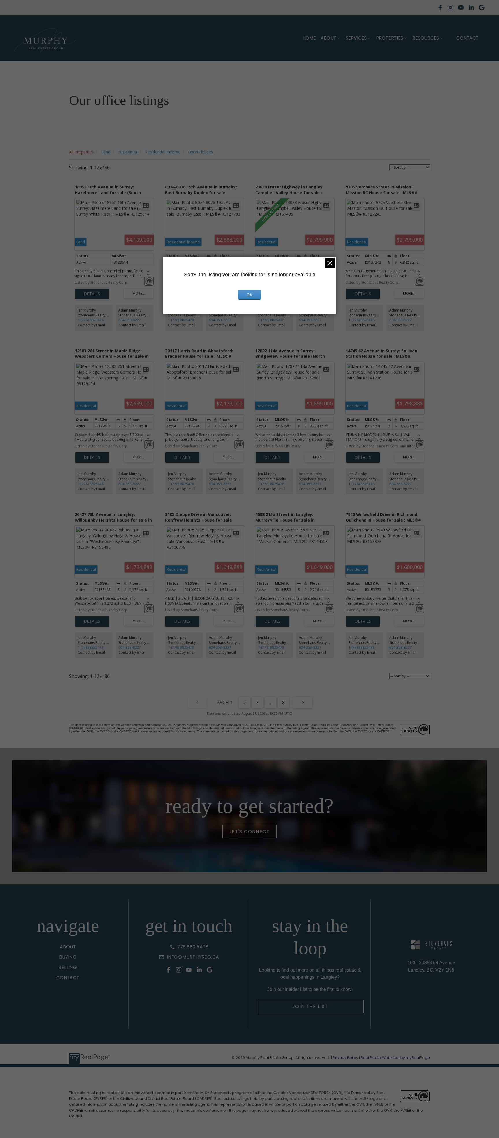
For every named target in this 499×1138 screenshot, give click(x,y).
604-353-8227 (129, 320)
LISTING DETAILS (92, 294)
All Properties (81, 152)
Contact (467, 38)
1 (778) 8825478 (91, 320)
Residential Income (162, 152)
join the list (310, 1006)
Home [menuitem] (309, 38)
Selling (68, 967)
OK (249, 294)
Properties (389, 38)
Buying (68, 957)
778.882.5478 (192, 947)
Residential (128, 152)
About (328, 38)
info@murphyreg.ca (193, 957)
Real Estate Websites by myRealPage (395, 1057)
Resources (425, 38)
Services (356, 38)
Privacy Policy (345, 1057)
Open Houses (200, 152)
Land (105, 152)
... (270, 702)
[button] (440, 7)
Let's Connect (250, 832)
